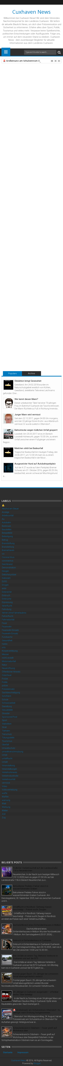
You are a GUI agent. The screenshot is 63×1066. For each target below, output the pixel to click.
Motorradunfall (9, 661)
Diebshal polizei (9, 574)
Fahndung (6, 609)
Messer (5, 654)
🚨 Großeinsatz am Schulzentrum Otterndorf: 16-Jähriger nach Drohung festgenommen (37, 1011)
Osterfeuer (7, 675)
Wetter (5, 810)
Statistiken (6, 724)
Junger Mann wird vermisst (27, 414)
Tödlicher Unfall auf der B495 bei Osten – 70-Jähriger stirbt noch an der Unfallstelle (16, 349)
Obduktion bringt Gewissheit (28, 381)
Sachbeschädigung (11, 692)
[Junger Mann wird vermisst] (8, 418)
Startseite (7, 1052)
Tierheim (6, 731)
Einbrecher (7, 592)
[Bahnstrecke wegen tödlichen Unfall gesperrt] (8, 434)
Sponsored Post (9, 717)
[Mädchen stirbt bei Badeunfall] (8, 452)
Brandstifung (8, 547)
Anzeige (5, 512)
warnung (6, 800)
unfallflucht (7, 758)
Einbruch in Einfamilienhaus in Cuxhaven (32, 940)
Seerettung (7, 706)
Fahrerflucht (7, 616)
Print (19, 84)
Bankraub (6, 526)
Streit (4, 727)
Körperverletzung (10, 651)
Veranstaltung (8, 765)
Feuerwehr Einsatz (10, 630)
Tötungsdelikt (8, 737)
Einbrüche (6, 599)
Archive (31, 373)
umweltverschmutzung (12, 751)
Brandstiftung (8, 543)
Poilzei (5, 679)
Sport (4, 720)
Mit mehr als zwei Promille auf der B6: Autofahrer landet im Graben (43, 349)
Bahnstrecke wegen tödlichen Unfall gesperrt (36, 430)
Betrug (5, 540)
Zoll (3, 814)
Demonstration (9, 567)
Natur (4, 665)
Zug (4, 817)
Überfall (5, 744)
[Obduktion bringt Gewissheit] (8, 385)
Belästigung (7, 536)
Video (4, 786)
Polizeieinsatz (8, 689)
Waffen (5, 796)
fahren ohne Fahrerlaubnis (14, 613)
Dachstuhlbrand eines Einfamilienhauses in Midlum (37, 925)
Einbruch (6, 595)
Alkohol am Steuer (10, 508)
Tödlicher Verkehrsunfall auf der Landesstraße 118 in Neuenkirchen (35, 869)
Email (29, 84)
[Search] (59, 52)
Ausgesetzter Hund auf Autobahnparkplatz (35, 463)
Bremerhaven (8, 550)
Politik (4, 682)
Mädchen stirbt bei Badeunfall (29, 448)
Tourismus (7, 741)
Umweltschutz (8, 748)
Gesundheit (7, 640)
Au (3, 519)
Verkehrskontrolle (10, 776)
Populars (12, 373)
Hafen (4, 644)
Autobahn (6, 522)
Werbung (6, 807)
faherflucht (7, 606)
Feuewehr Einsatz (10, 633)
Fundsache (7, 637)
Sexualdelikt (7, 710)
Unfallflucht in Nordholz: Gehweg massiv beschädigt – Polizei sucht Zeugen (32, 908)
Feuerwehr (7, 626)
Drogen (5, 585)
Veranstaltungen (9, 769)
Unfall (13, 286)
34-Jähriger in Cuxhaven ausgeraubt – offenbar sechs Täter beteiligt (35, 993)
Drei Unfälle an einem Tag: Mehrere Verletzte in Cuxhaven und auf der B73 (35, 957)
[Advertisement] (23, 839)
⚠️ (3, 505)
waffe (4, 793)
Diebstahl (6, 578)
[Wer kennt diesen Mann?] (8, 403)
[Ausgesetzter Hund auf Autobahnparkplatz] (8, 467)
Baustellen (6, 529)
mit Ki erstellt (7, 658)
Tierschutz (7, 734)
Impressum (22, 1052)
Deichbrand (7, 564)
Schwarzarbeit (8, 703)
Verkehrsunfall (8, 779)
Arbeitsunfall (7, 515)
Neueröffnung (8, 668)
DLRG (4, 581)
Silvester (6, 713)
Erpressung (7, 602)
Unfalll (5, 762)
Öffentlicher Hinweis (11, 672)
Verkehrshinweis (9, 772)
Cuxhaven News (31, 11)
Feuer (4, 623)
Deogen (5, 571)
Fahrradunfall (8, 619)
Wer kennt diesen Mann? (26, 399)
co (3, 554)
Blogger (37, 1063)
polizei (5, 685)
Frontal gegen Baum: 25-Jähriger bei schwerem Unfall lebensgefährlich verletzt (35, 975)
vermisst (6, 783)
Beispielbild (7, 533)
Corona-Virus (8, 557)
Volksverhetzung (9, 789)
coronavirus (7, 561)
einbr (4, 588)
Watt (4, 803)
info (4, 647)
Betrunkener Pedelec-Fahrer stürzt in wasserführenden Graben (30, 887)
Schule (5, 699)
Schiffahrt (6, 696)
